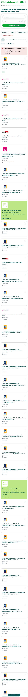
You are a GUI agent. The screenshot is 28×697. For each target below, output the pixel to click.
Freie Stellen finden (14, 25)
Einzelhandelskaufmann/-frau (18, 5)
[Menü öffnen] (25, 2)
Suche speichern (14, 694)
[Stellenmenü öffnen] (25, 58)
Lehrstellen (5, 5)
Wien (10, 5)
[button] (22, 21)
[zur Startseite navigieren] (1, 5)
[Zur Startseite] (9, 2)
